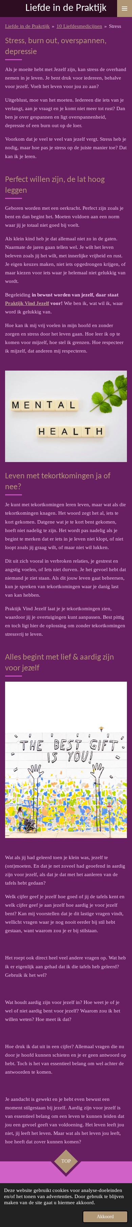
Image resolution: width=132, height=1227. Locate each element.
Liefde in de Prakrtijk (27, 26)
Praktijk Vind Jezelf (27, 303)
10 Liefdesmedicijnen (79, 26)
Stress (115, 26)
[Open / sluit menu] (124, 8)
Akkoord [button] (105, 1216)
